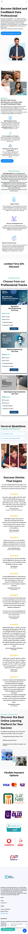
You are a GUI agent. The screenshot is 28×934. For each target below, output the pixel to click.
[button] (26, 1)
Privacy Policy (4, 913)
